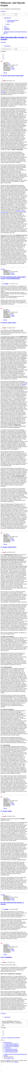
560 (9, 63)
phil (1, 61)
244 (9, 270)
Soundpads (3, 92)
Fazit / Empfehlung (6, 957)
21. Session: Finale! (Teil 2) (8, 547)
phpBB (8, 1060)
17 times (13, 69)
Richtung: (13, 1022)
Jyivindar (3, 269)
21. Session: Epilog (6, 811)
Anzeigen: (4, 1021)
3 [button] (3, 57)
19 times (12, 67)
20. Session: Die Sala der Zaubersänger (12, 75)
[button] (3, 53)
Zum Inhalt (3, 11)
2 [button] (3, 56)
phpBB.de (16, 1061)
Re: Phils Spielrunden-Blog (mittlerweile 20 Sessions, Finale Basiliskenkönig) (13, 277)
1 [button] (3, 55)
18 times (12, 272)
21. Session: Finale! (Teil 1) (8, 322)
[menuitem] (12, 20)
